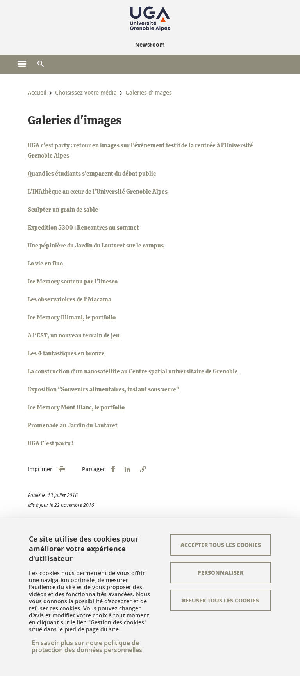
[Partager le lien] (143, 469)
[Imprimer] (61, 469)
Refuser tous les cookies (220, 600)
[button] (40, 64)
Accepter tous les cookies (220, 545)
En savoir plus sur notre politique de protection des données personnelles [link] (87, 646)
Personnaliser (220, 572)
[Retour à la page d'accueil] (150, 18)
